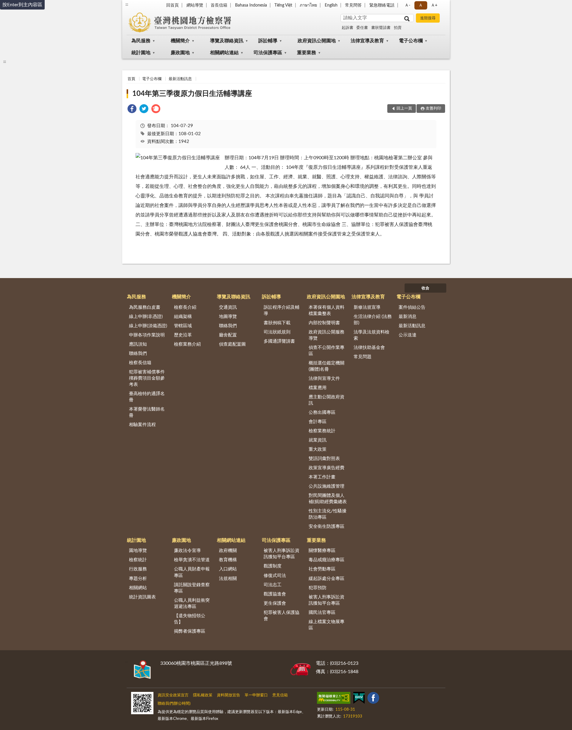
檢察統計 (138, 560)
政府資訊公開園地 (317, 40)
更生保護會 (275, 603)
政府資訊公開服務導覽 (326, 335)
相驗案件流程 (142, 424)
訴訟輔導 (267, 40)
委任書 (362, 28)
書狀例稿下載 (277, 323)
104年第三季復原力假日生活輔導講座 (192, 93)
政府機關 (228, 550)
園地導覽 (138, 550)
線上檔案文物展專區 (326, 625)
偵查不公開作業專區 (326, 350)
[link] (132, 109)
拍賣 (398, 28)
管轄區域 (183, 326)
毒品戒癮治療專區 (326, 560)
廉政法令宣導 (187, 550)
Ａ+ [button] (434, 5)
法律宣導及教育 (367, 40)
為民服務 (140, 40)
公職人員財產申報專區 (192, 572)
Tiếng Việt (283, 5)
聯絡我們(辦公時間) (174, 704)
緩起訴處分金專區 (326, 578)
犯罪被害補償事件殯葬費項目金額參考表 (147, 378)
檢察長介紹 (185, 307)
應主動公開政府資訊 (326, 400)
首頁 (131, 79)
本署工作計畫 (322, 477)
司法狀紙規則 (277, 332)
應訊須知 (138, 344)
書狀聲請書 (381, 28)
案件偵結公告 (412, 307)
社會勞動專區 (322, 569)
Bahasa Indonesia (251, 5)
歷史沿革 (183, 335)
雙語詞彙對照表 (324, 458)
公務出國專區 (322, 412)
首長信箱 (219, 5)
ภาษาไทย (308, 5)
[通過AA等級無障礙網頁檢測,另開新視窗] (333, 699)
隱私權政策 (202, 695)
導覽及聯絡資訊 (226, 40)
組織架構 (183, 316)
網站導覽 (194, 5)
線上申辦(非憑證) (146, 316)
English (331, 5)
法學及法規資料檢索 (371, 335)
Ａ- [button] (407, 5)
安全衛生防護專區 (326, 526)
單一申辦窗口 (256, 695)
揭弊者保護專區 (189, 631)
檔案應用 (318, 388)
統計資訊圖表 (142, 597)
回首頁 (172, 5)
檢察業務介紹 (187, 344)
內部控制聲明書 (324, 323)
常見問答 (353, 5)
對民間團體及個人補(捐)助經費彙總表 (328, 498)
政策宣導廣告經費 (326, 468)
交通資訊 (228, 307)
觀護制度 (273, 566)
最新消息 (407, 316)
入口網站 (228, 569)
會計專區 (318, 421)
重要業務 (306, 52)
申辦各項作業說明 (147, 335)
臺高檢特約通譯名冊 (147, 396)
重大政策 (318, 449)
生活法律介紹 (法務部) (373, 319)
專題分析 (138, 578)
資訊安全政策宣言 (173, 695)
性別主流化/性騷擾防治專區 (327, 514)
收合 (425, 288)
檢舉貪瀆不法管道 (192, 560)
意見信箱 (280, 695)
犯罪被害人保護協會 (281, 615)
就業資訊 (318, 440)
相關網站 (138, 588)
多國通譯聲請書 (279, 341)
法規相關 (228, 578)
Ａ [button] (421, 5)
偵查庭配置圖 (232, 344)
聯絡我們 (138, 353)
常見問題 (363, 357)
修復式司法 (275, 575)
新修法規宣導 (367, 307)
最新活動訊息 (180, 79)
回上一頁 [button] (404, 108)
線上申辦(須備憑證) (148, 326)
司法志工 (273, 585)
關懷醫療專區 (322, 550)
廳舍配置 (228, 335)
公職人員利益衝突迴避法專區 (192, 603)
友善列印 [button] (433, 108)
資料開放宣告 (228, 695)
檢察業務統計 (322, 431)
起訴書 (347, 28)
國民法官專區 (322, 612)
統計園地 (140, 52)
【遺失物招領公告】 (189, 619)
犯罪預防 (318, 588)
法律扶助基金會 (369, 347)
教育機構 (228, 560)
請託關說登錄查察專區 (192, 588)
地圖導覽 (228, 316)
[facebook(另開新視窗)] (373, 699)
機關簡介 (180, 40)
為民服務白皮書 (144, 307)
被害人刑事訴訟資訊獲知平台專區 (281, 553)
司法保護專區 (268, 52)
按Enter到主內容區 (22, 4)
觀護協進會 (275, 594)
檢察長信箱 (140, 363)
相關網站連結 (224, 52)
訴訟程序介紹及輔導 (281, 310)
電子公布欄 (411, 40)
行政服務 (138, 569)
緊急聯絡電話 (381, 5)
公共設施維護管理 (326, 486)
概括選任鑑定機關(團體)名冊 (326, 366)
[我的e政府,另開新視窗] (359, 699)
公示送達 (407, 335)
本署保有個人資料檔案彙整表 (326, 310)
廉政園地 (180, 52)
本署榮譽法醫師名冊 (147, 412)
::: (126, 4)
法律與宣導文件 (324, 378)
